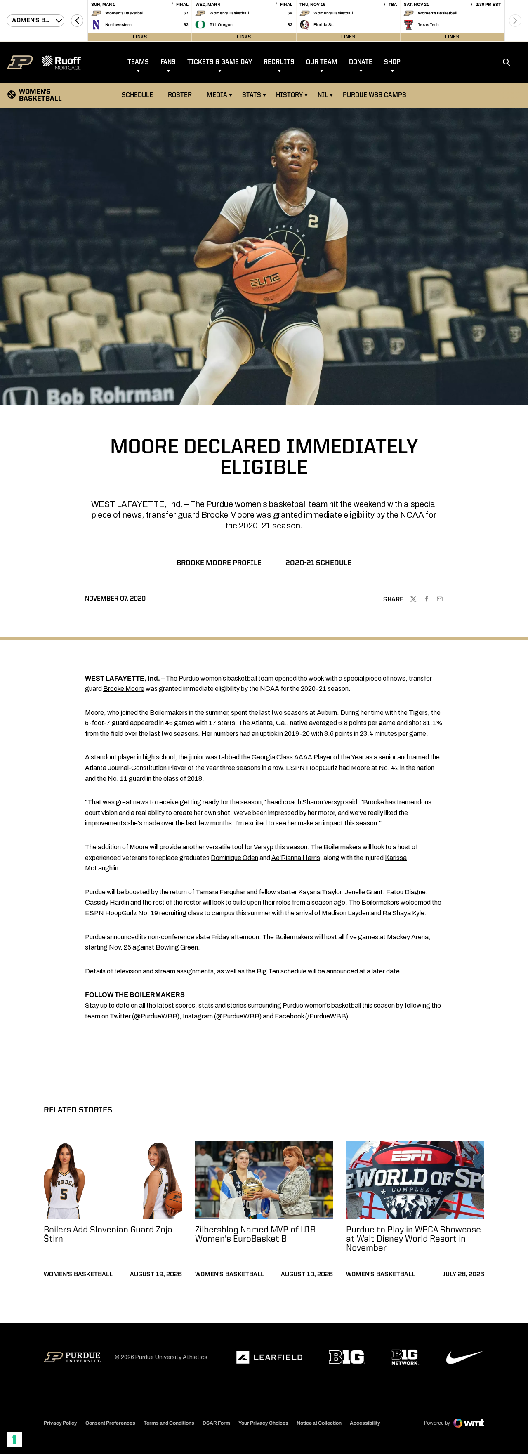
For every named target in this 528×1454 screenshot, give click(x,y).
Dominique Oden (234, 857)
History (289, 95)
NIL (323, 95)
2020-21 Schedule (322, 565)
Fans (168, 62)
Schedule (137, 95)
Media (217, 95)
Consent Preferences (110, 1423)
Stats (251, 95)
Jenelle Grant (363, 891)
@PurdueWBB (155, 1016)
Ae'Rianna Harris (295, 857)
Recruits (279, 62)
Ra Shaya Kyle (403, 913)
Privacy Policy (60, 1423)
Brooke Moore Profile (220, 565)
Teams (138, 62)
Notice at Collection (319, 1423)
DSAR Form (216, 1423)
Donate (360, 62)
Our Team (321, 62)
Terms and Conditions (169, 1423)
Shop (392, 62)
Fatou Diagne (406, 891)
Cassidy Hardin (107, 902)
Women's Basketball (78, 1274)
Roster (180, 95)
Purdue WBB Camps (374, 95)
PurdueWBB (327, 1016)
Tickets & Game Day (219, 62)
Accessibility (365, 1423)
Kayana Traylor (319, 891)
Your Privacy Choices (263, 1423)
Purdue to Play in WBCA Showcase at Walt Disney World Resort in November (413, 1239)
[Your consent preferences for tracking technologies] (14, 1439)
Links (140, 37)
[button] (77, 20)
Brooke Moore (123, 688)
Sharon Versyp (323, 802)
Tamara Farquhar (220, 891)
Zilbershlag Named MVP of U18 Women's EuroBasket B (255, 1234)
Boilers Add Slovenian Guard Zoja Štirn (108, 1234)
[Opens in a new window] (269, 1357)
